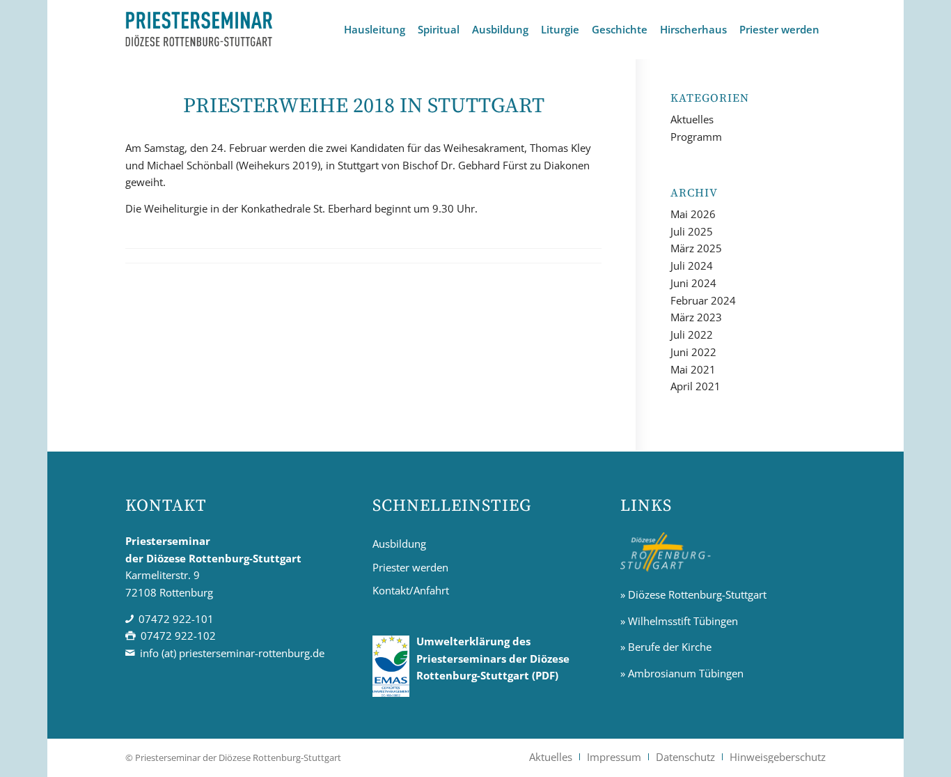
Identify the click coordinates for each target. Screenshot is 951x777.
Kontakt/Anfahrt (410, 590)
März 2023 (696, 317)
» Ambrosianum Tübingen (682, 673)
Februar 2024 (703, 300)
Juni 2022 (693, 352)
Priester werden (410, 567)
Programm (696, 137)
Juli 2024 (691, 265)
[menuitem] (374, 29)
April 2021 (695, 386)
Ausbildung (399, 544)
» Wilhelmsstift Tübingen (679, 621)
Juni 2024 (693, 283)
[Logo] (199, 29)
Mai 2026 (693, 214)
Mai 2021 (693, 369)
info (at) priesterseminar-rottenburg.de (232, 653)
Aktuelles (692, 119)
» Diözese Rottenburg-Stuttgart (693, 594)
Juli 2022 (691, 334)
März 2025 (696, 248)
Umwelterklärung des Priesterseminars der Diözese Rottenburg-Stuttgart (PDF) (492, 658)
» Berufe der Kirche (666, 647)
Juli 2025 (691, 231)
